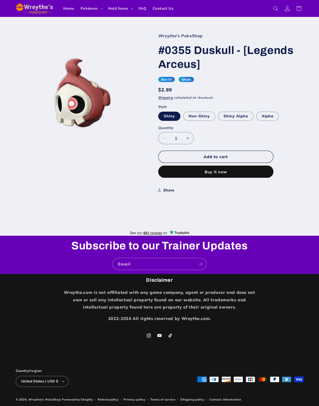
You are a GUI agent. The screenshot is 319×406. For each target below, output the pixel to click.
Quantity (165, 128)
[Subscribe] (200, 264)
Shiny (169, 116)
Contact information (225, 399)
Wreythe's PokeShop (44, 399)
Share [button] (168, 190)
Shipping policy (192, 399)
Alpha (267, 116)
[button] (91, 8)
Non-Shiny (199, 116)
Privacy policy (134, 399)
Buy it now (216, 171)
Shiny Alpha (236, 116)
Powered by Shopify (77, 399)
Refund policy (108, 399)
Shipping (165, 98)
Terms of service (162, 399)
